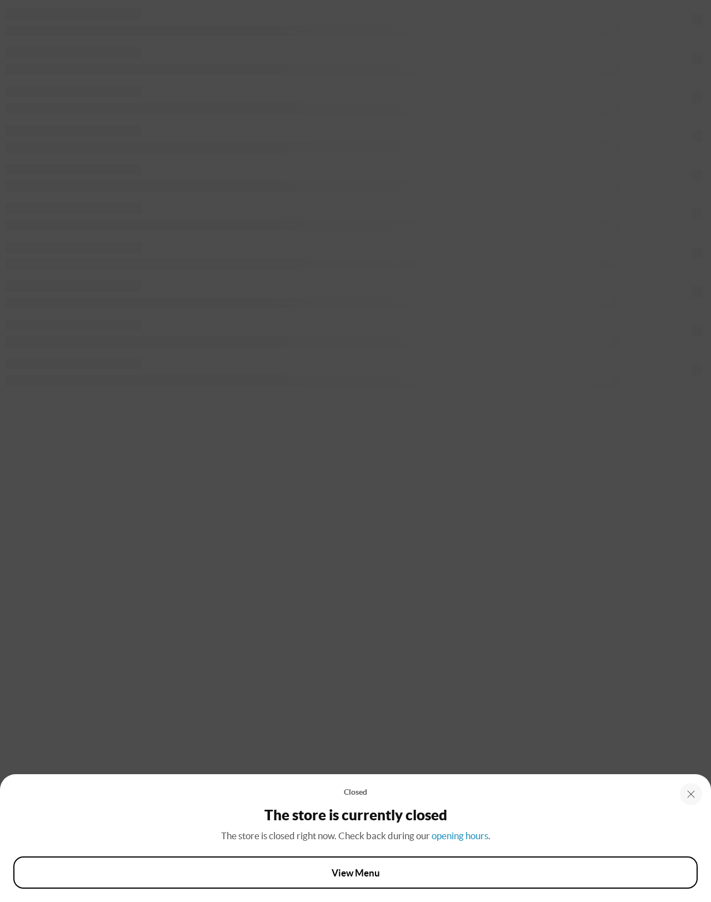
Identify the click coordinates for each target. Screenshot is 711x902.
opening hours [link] (460, 835)
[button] (691, 794)
